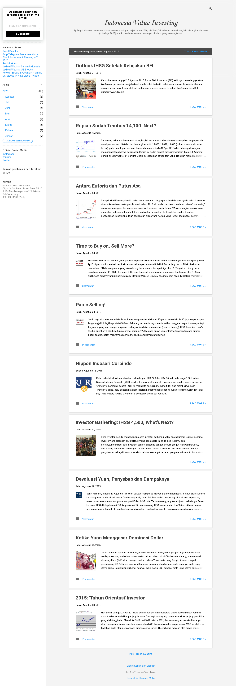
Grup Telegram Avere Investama (20, 54)
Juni (7, 107)
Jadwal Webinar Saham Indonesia (21, 66)
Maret (8, 124)
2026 (5, 91)
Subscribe (23, 33)
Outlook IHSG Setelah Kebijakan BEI (114, 65)
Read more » (198, 106)
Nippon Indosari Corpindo (104, 363)
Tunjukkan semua (196, 51)
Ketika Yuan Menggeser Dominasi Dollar (119, 538)
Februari (9, 130)
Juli (7, 102)
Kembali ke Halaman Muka (141, 678)
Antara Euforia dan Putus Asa (108, 186)
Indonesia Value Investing (141, 23)
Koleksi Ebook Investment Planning (22, 72)
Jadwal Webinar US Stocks (18, 69)
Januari (9, 136)
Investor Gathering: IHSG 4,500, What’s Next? (125, 422)
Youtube (7, 157)
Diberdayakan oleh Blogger (141, 665)
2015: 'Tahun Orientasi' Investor (110, 598)
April (7, 119)
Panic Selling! (90, 304)
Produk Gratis (10, 63)
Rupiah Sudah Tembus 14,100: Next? (116, 125)
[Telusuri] (210, 9)
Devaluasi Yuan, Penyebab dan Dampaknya (122, 479)
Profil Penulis (10, 51)
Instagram (8, 154)
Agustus (9, 96)
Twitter (6, 160)
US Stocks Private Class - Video (21, 75)
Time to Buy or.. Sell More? (105, 246)
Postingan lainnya (140, 654)
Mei (7, 113)
